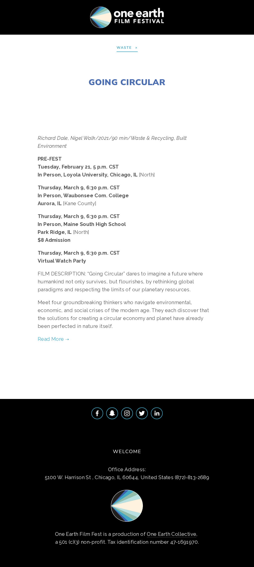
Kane (130, 93)
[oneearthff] (112, 413)
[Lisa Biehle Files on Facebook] (97, 413)
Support (121, 34)
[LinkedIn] (157, 413)
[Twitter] (142, 413)
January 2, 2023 (127, 70)
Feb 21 (175, 93)
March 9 (112, 93)
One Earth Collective (171, 534)
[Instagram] (127, 413)
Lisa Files (83, 93)
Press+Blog (191, 34)
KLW (143, 93)
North (157, 93)
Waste (113, 360)
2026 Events (45, 34)
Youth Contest (85, 34)
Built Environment (145, 360)
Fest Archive (154, 34)
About (15, 34)
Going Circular (127, 82)
